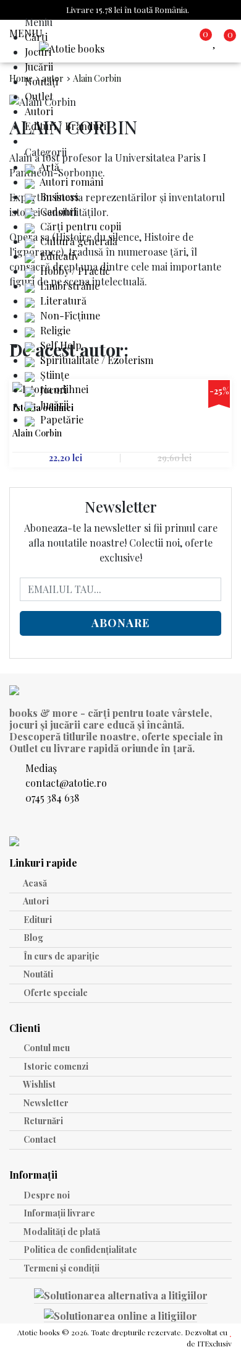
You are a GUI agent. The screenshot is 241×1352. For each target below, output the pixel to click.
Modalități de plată (61, 1231)
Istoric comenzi (55, 1066)
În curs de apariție (60, 956)
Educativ (58, 255)
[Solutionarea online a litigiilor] (120, 1315)
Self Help (60, 345)
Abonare (120, 622)
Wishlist (39, 1084)
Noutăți (41, 81)
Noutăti (37, 974)
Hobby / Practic (74, 270)
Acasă (34, 883)
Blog (32, 937)
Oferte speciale (55, 993)
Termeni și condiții (60, 1268)
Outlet (39, 96)
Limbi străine (68, 285)
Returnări (42, 1121)
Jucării (39, 66)
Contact (39, 1139)
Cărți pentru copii (79, 226)
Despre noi (46, 1195)
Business (58, 196)
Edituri (37, 919)
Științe (53, 374)
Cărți (36, 36)
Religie (54, 330)
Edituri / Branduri (65, 125)
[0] (217, 41)
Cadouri (57, 211)
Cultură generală (77, 241)
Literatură (62, 300)
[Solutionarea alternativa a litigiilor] (121, 1297)
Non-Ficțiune (69, 315)
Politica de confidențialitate (79, 1249)
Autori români (70, 181)
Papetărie (60, 419)
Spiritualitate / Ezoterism (95, 359)
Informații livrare (58, 1213)
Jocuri (38, 51)
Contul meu (46, 1048)
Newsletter (45, 1103)
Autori (39, 111)
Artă (48, 166)
